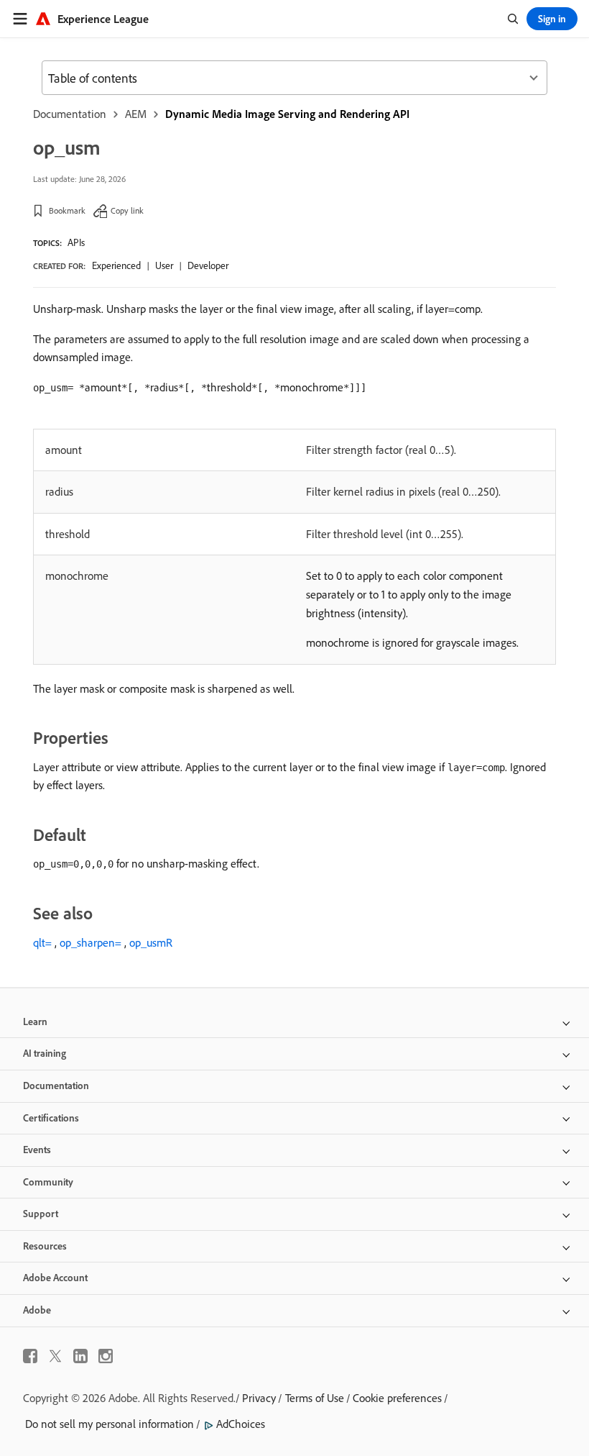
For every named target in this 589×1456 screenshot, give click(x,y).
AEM (136, 113)
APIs (76, 242)
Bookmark (67, 210)
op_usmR (150, 942)
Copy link (127, 210)
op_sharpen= (90, 942)
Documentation (69, 113)
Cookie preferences (397, 1398)
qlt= (42, 942)
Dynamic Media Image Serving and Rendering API (287, 113)
